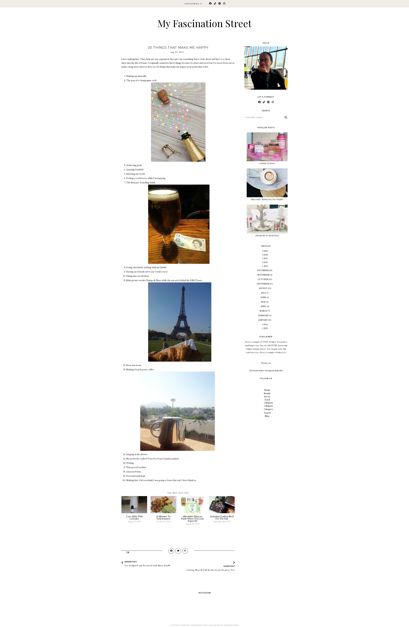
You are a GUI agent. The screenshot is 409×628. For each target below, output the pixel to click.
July (263, 293)
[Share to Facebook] (171, 551)
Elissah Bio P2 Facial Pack (267, 235)
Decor (267, 396)
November (263, 275)
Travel (267, 413)
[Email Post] (127, 552)
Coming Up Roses (267, 163)
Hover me (266, 356)
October (263, 279)
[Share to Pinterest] (185, 551)
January (263, 320)
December (263, 270)
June (264, 297)
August (263, 288)
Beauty (267, 393)
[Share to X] (178, 551)
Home (267, 390)
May (263, 302)
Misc (267, 416)
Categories (192, 4)
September (263, 284)
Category (268, 402)
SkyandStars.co (231, 625)
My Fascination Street (204, 23)
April (263, 306)
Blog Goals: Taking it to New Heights (267, 199)
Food (267, 400)
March (264, 311)
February (263, 315)
